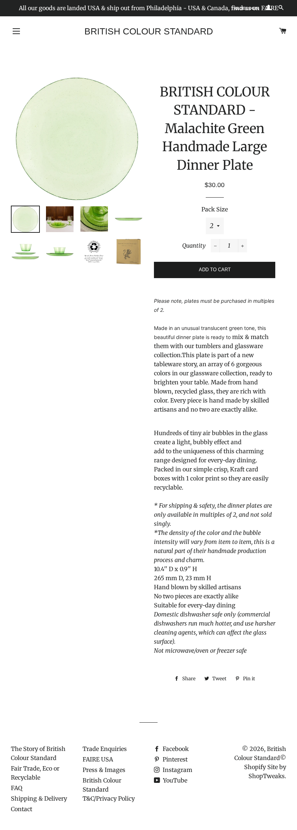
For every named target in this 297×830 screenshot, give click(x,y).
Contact (21, 809)
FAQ (16, 788)
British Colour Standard (148, 31)
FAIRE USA (98, 759)
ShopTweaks (266, 776)
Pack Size (214, 209)
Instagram (176, 769)
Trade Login (245, 8)
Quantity (194, 245)
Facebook (175, 748)
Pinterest (174, 759)
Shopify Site (261, 767)
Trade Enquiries (105, 748)
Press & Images (104, 769)
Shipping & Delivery (39, 798)
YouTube (174, 780)
